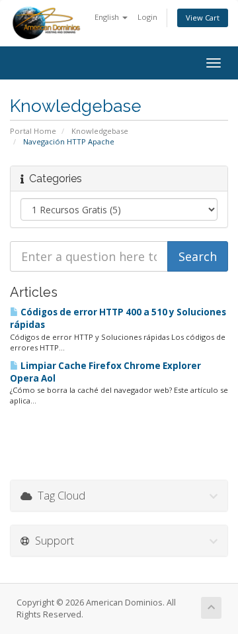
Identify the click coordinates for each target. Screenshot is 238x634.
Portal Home (33, 131)
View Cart (202, 18)
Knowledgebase (99, 131)
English (108, 17)
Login (147, 17)
